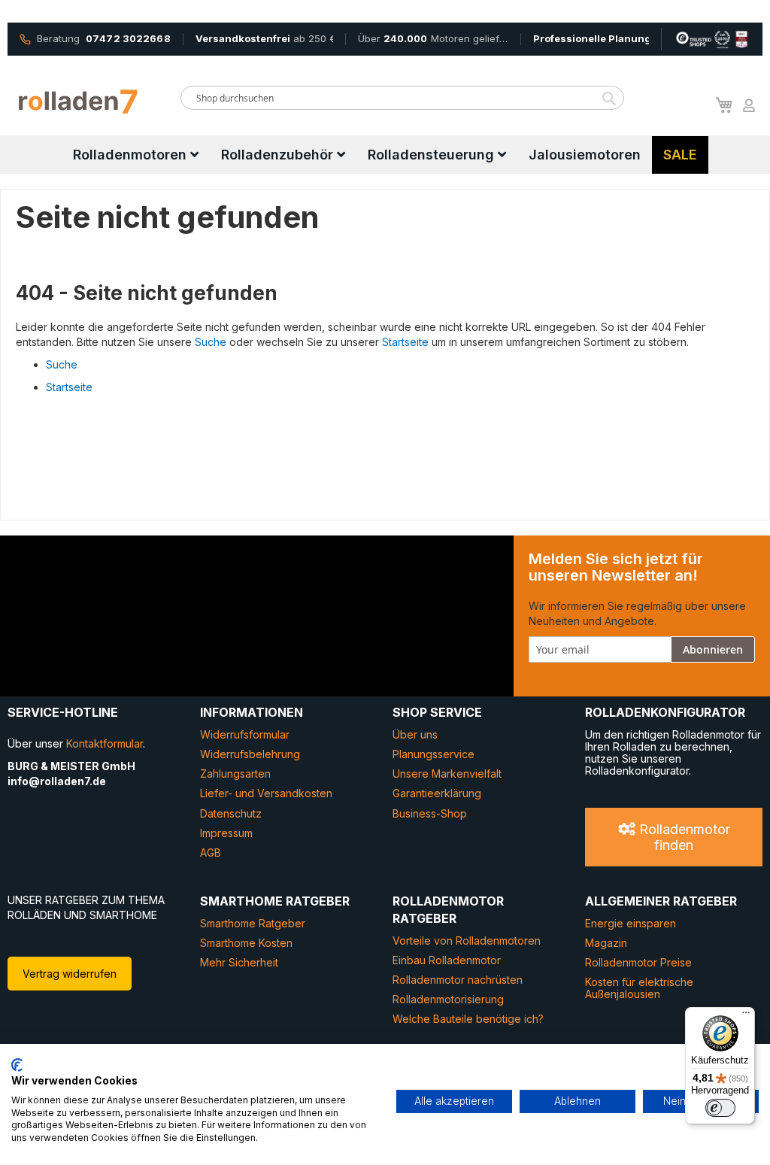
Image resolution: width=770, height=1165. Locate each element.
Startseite (405, 341)
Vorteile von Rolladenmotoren (467, 940)
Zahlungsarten (235, 773)
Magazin (606, 942)
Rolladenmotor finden (682, 837)
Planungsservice (433, 754)
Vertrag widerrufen (70, 973)
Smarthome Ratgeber (252, 923)
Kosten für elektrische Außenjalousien (639, 987)
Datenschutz (231, 813)
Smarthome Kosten (246, 942)
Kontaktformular (104, 743)
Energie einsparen (630, 923)
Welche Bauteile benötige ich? (468, 1018)
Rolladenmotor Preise (638, 962)
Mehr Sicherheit (239, 962)
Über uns (415, 734)
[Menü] (746, 1016)
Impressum (226, 833)
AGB (210, 852)
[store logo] (79, 102)
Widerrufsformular (245, 734)
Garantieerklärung (437, 793)
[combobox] (402, 98)
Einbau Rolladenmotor (447, 960)
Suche (210, 341)
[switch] (720, 1108)
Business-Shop (430, 813)
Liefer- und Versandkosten (266, 793)
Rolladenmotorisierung (448, 999)
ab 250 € (264, 38)
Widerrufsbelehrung (250, 754)
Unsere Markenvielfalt (447, 773)
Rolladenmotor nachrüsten (458, 979)
